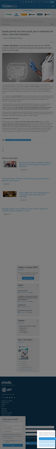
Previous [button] (2, 14)
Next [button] (53, 14)
